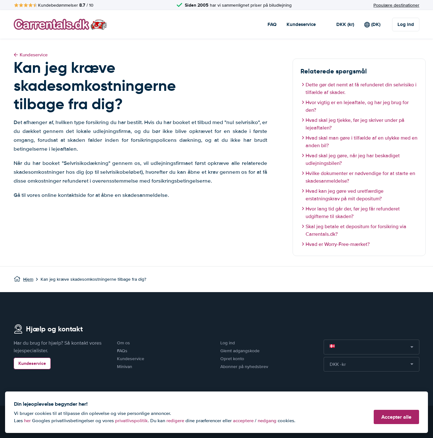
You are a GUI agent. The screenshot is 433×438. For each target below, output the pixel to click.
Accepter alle (396, 417)
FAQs (122, 351)
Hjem (28, 279)
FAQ (272, 24)
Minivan (124, 366)
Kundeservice (301, 24)
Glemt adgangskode (240, 351)
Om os (123, 343)
